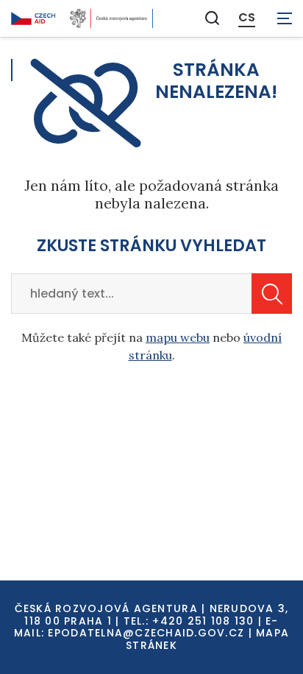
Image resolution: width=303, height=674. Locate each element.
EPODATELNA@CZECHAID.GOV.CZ (146, 632)
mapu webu (178, 337)
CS (246, 18)
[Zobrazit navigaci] (284, 18)
